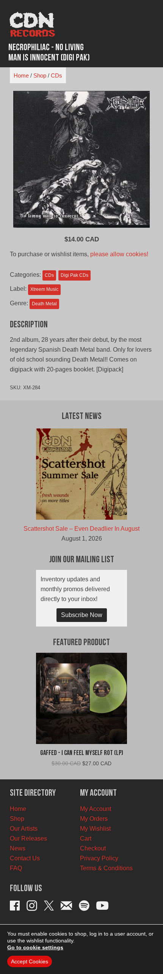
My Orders (94, 818)
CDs (56, 75)
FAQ (16, 868)
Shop (39, 75)
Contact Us (25, 858)
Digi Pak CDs (74, 275)
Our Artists (24, 828)
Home (21, 75)
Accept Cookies (29, 961)
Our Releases (28, 838)
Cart (85, 838)
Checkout (93, 848)
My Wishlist (95, 828)
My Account (95, 809)
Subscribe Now (81, 615)
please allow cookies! (119, 254)
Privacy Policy (99, 858)
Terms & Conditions (106, 868)
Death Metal (44, 303)
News (17, 848)
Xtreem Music (44, 289)
